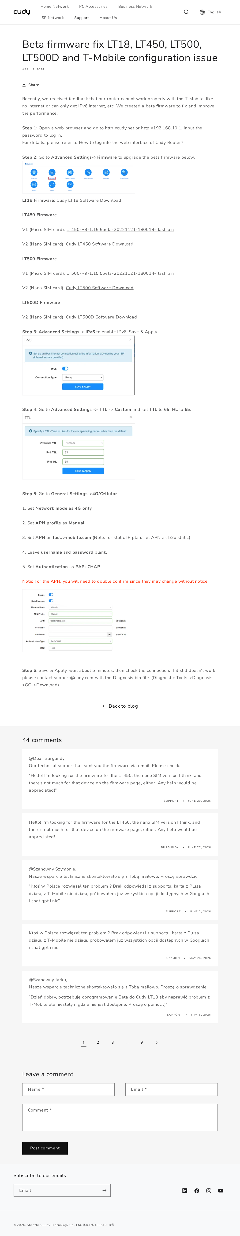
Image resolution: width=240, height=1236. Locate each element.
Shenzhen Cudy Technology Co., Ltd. (54, 1225)
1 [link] (83, 1043)
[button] (56, 6)
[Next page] (156, 1043)
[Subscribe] (104, 1190)
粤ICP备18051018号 (98, 1225)
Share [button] (33, 85)
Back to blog (123, 706)
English (214, 12)
